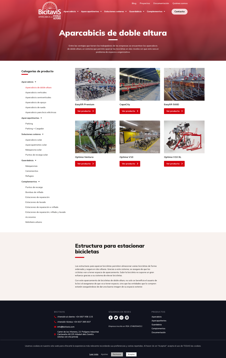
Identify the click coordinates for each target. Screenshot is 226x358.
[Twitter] (116, 318)
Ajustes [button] (104, 354)
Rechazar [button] (117, 354)
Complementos (154, 11)
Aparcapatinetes (90, 11)
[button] (180, 12)
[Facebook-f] (111, 318)
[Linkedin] (127, 318)
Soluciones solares (114, 11)
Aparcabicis (70, 11)
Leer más (93, 354)
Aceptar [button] (131, 354)
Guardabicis (135, 11)
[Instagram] (121, 318)
